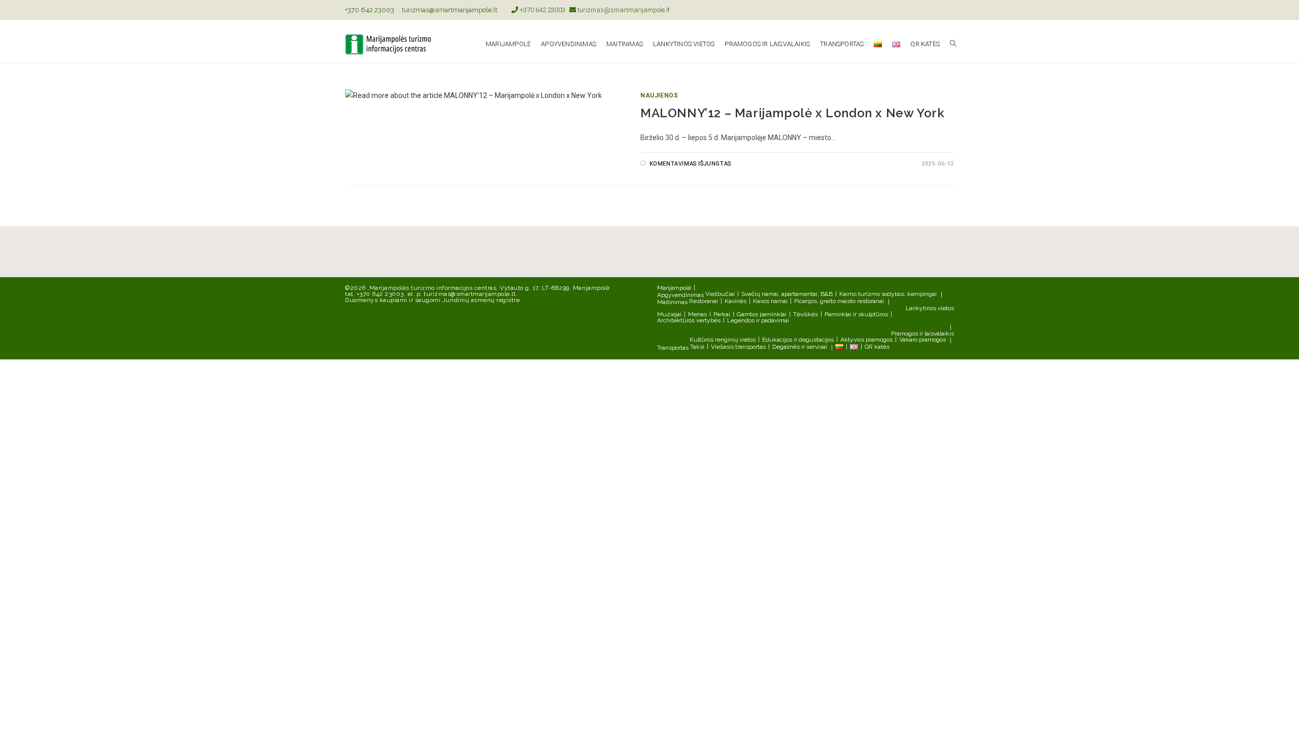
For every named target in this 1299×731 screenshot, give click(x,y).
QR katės (877, 346)
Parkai (721, 314)
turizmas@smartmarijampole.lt (449, 10)
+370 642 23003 (369, 10)
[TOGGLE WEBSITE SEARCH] (953, 44)
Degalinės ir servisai (799, 346)
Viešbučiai (720, 293)
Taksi (697, 346)
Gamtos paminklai (762, 314)
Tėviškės (805, 314)
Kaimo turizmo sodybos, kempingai (888, 293)
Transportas (673, 347)
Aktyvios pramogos (866, 339)
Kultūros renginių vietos (723, 339)
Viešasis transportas (738, 346)
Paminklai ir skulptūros (856, 314)
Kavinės (735, 301)
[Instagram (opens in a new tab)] (949, 10)
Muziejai (669, 314)
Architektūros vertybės (689, 320)
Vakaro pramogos (922, 339)
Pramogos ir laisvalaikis (922, 333)
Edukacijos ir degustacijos (798, 339)
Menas (697, 314)
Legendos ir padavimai (758, 320)
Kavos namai (770, 301)
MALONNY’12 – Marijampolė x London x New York (792, 113)
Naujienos (659, 95)
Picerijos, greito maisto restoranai (839, 301)
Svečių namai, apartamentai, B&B (787, 293)
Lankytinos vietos (930, 308)
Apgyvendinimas (680, 294)
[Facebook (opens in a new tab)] (939, 10)
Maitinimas (672, 302)
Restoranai (703, 301)
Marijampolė (674, 287)
